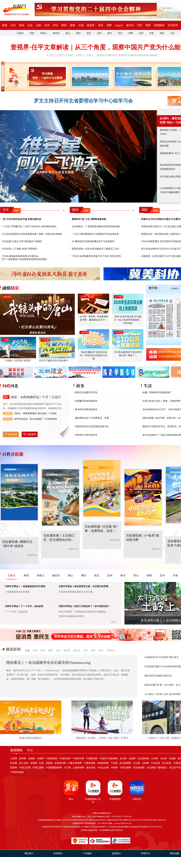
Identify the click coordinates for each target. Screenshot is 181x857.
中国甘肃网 (125, 767)
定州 (141, 33)
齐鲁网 (114, 767)
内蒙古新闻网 (75, 763)
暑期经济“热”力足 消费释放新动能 (89, 219)
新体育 (91, 25)
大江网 (67, 767)
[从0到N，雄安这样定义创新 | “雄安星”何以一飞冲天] (78, 156)
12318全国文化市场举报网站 (118, 827)
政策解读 (159, 25)
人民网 (13, 758)
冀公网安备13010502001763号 (151, 827)
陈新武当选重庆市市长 (86, 392)
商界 (148, 25)
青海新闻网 (103, 763)
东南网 (172, 758)
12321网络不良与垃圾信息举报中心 (94, 827)
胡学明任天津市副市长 (86, 435)
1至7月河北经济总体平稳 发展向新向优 (21, 219)
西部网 (13, 767)
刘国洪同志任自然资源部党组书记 (92, 426)
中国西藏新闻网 (54, 767)
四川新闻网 (125, 763)
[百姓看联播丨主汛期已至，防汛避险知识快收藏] (19, 492)
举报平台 (145, 853)
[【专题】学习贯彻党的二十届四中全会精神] (46, 76)
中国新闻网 (51, 758)
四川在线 (166, 763)
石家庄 (20, 33)
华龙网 (13, 763)
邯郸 (130, 33)
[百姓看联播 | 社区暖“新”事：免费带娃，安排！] (60, 497)
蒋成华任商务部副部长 (86, 409)
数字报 (153, 287)
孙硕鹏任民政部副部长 (86, 401)
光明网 (40, 758)
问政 (38, 25)
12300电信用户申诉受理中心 (52, 827)
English (119, 25)
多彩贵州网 (60, 763)
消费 (109, 25)
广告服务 (87, 853)
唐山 (68, 33)
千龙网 (114, 763)
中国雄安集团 (17, 772)
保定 (89, 33)
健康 (72, 25)
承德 (32, 33)
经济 (47, 25)
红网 (41, 763)
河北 (13, 25)
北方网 (123, 758)
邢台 (120, 33)
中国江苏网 (24, 767)
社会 (30, 25)
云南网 (145, 763)
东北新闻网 (143, 758)
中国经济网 (65, 758)
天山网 (136, 763)
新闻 (4, 25)
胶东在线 (90, 767)
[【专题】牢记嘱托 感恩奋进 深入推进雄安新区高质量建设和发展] (132, 76)
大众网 (163, 758)
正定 (172, 33)
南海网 (33, 763)
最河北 (130, 25)
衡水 (109, 33)
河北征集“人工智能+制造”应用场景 (19, 249)
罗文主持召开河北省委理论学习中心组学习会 (83, 101)
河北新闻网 (139, 767)
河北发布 (173, 25)
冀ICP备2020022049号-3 (98, 820)
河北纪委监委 (134, 827)
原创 (21, 25)
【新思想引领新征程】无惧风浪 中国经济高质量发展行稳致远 (126, 55)
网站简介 (29, 853)
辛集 (151, 33)
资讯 (100, 25)
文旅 (81, 25)
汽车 (139, 25)
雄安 (162, 33)
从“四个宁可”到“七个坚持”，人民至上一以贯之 (70, 55)
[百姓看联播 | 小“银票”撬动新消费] (102, 488)
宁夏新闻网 (89, 763)
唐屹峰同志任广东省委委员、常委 (92, 418)
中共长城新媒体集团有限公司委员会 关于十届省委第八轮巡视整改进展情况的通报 (24, 257)
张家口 (43, 33)
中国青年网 (78, 758)
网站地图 (174, 853)
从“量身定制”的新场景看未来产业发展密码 (93, 241)
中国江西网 (38, 767)
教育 (64, 25)
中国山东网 (103, 767)
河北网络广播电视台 (157, 767)
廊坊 (78, 33)
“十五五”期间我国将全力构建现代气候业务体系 (95, 234)
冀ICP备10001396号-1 (82, 820)
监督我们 (116, 853)
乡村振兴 (110, 650)
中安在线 (155, 763)
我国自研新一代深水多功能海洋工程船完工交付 (95, 249)
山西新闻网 (78, 767)
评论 (55, 25)
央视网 (31, 758)
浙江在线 (23, 763)
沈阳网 (132, 758)
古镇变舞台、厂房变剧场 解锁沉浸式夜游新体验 (96, 226)
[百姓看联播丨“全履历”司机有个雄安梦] (143, 497)
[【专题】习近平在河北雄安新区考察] (89, 76)
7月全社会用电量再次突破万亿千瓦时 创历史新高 (96, 256)
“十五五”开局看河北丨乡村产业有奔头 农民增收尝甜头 (29, 226)
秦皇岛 (56, 33)
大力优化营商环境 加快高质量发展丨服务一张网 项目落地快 (32, 234)
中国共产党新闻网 (109, 758)
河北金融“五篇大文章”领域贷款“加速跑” (22, 241)
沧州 (99, 33)
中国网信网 (91, 758)
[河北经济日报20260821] (161, 318)
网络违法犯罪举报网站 (71, 827)
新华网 (22, 758)
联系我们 (58, 853)
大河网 (154, 758)
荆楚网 (49, 763)
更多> (114, 622)
